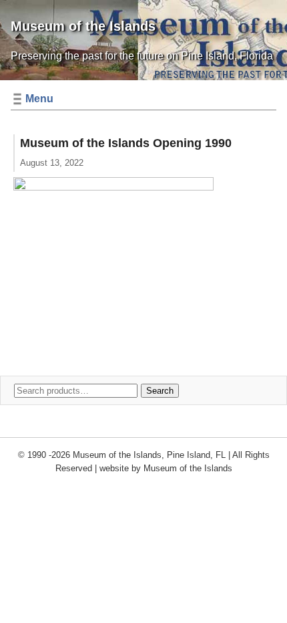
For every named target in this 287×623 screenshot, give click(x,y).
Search (160, 391)
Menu (39, 98)
